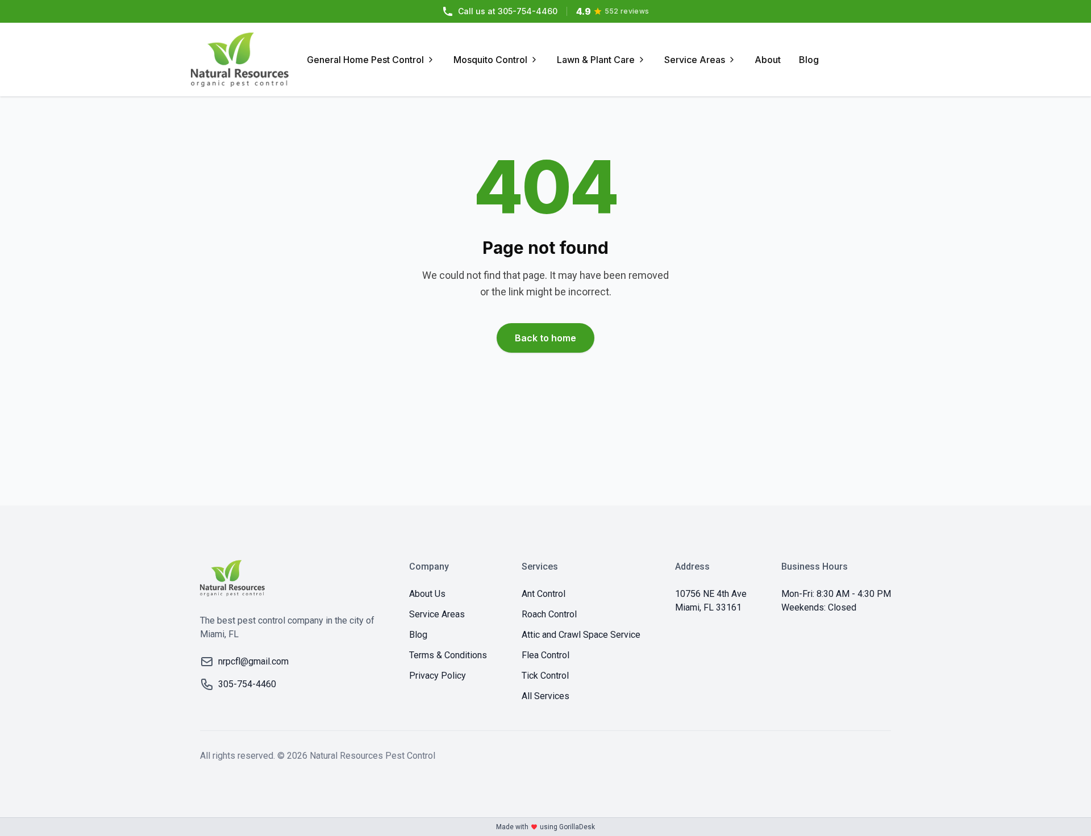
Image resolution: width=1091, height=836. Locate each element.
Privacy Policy (437, 675)
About (768, 59)
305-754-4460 (507, 11)
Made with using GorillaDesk (545, 827)
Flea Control (545, 655)
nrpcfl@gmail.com (253, 661)
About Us (427, 593)
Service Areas (694, 59)
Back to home (545, 338)
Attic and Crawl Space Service (581, 634)
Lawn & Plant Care (596, 59)
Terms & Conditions (448, 655)
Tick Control (545, 675)
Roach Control (549, 614)
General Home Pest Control (365, 59)
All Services (545, 696)
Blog (809, 59)
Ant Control (543, 593)
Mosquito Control (490, 59)
